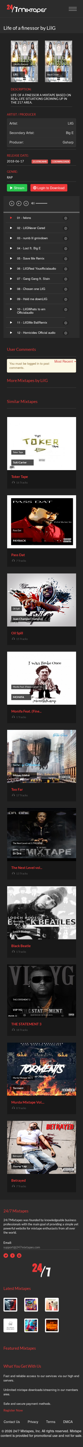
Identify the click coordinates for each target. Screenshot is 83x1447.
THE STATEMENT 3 (26, 1024)
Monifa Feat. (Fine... (26, 711)
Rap (10, 177)
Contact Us (12, 1421)
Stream (18, 187)
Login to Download (50, 187)
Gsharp (68, 142)
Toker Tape (19, 476)
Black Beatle (21, 946)
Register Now (13, 1410)
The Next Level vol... (26, 867)
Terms (50, 1421)
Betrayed (18, 1180)
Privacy (33, 1421)
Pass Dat (18, 555)
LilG (71, 123)
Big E (70, 132)
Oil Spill (17, 633)
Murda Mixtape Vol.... (27, 1102)
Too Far (17, 789)
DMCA (68, 1421)
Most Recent (63, 361)
